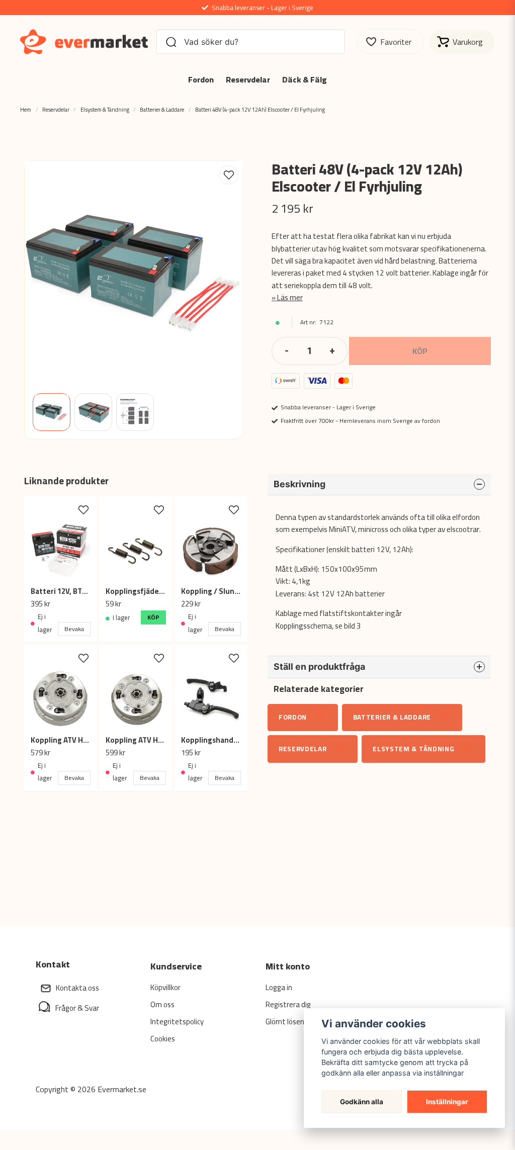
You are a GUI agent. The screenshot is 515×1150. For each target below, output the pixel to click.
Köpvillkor (165, 987)
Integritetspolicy (177, 1021)
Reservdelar (248, 79)
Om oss (162, 1004)
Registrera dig (288, 1004)
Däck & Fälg (304, 79)
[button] (229, 175)
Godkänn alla (361, 1102)
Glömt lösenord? (292, 1021)
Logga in (279, 987)
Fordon (201, 79)
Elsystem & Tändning (104, 109)
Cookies (162, 1038)
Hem (25, 109)
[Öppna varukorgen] (462, 42)
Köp (153, 617)
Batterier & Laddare (162, 109)
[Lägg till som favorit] (390, 42)
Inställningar (447, 1102)
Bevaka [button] (74, 629)
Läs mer (290, 297)
